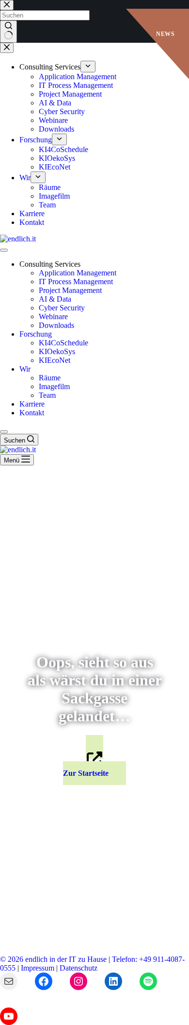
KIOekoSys (57, 351)
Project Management (70, 290)
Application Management (77, 273)
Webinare (53, 316)
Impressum (37, 968)
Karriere (32, 404)
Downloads (56, 325)
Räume (50, 378)
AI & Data (55, 299)
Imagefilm (54, 386)
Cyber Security (62, 308)
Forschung (35, 334)
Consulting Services (49, 264)
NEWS (165, 34)
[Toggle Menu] (4, 250)
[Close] (4, 431)
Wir (25, 369)
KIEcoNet (54, 360)
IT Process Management (76, 281)
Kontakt (31, 413)
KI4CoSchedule (63, 343)
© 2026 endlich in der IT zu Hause (53, 959)
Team (47, 395)
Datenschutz (78, 968)
